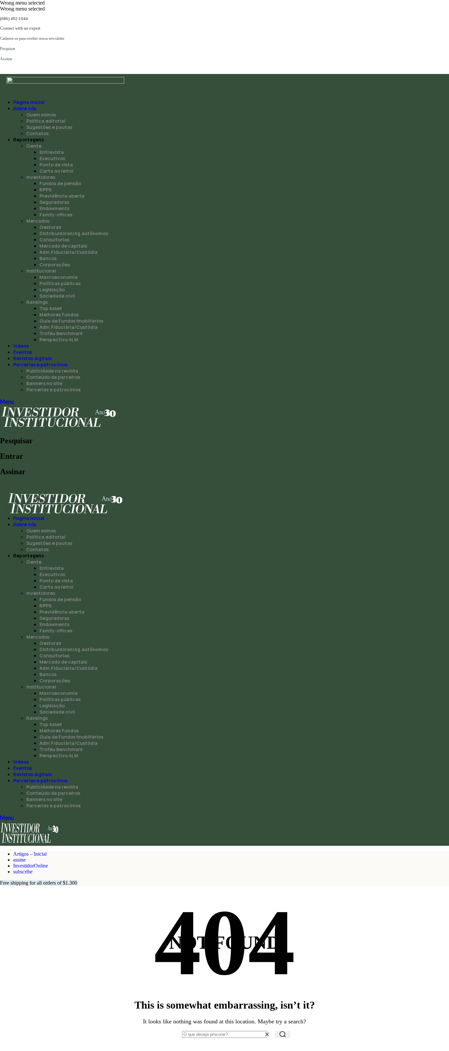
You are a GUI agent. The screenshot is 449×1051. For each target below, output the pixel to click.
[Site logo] (59, 426)
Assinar (13, 471)
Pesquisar (16, 440)
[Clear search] (268, 1034)
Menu (7, 401)
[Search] (282, 1034)
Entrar (11, 456)
